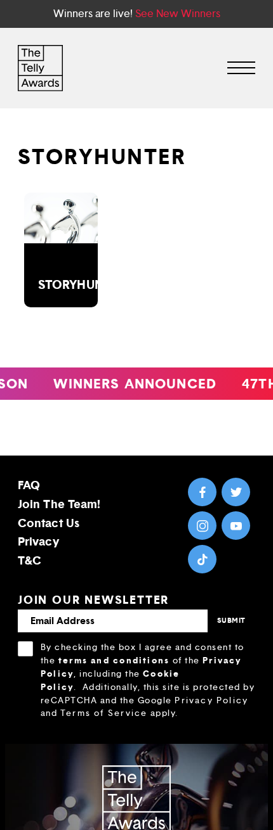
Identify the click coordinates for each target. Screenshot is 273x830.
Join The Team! (59, 504)
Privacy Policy (211, 700)
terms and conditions (114, 660)
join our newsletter (93, 600)
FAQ (29, 485)
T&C (29, 560)
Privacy (38, 541)
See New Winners (177, 13)
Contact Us (48, 523)
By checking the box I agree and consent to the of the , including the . (148, 680)
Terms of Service (103, 713)
